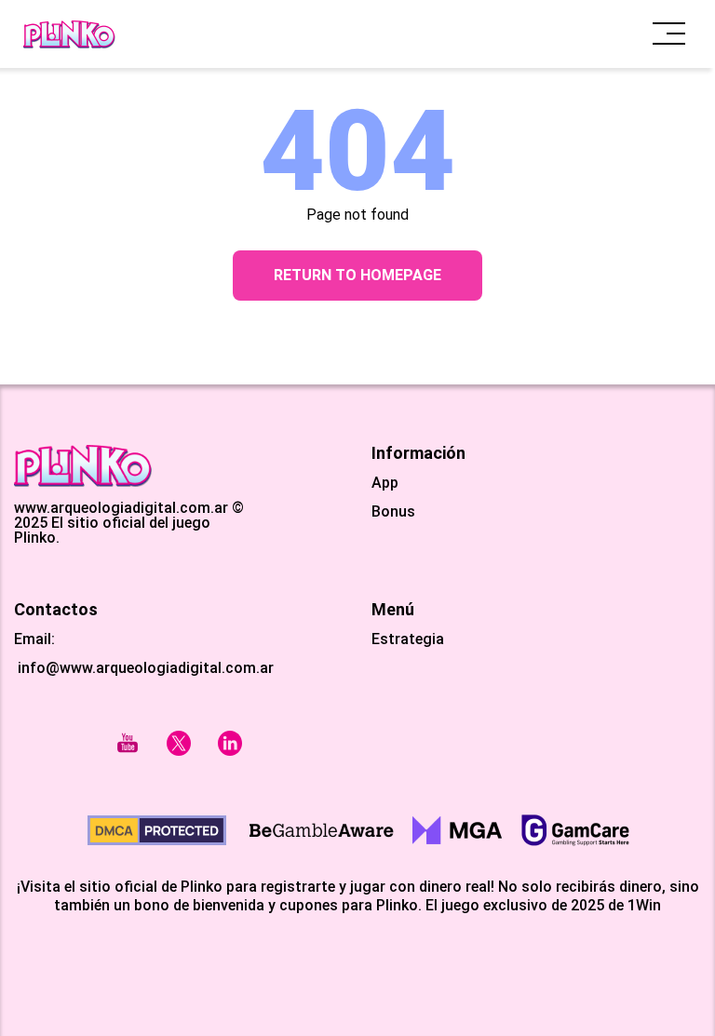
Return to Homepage (357, 275)
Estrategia (407, 639)
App (384, 483)
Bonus (393, 512)
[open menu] (669, 34)
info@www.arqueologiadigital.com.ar (144, 668)
